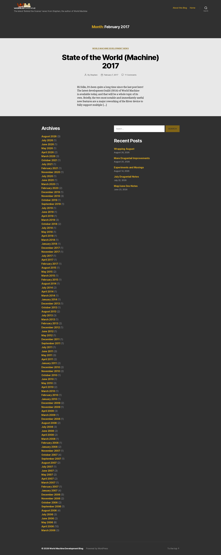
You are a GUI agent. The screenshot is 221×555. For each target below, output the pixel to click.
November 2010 (50, 371)
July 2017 (47, 255)
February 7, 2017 (111, 75)
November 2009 (50, 407)
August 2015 (48, 267)
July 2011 (46, 347)
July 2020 (47, 176)
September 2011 (50, 343)
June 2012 (47, 331)
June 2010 (47, 379)
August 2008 (49, 423)
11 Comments (130, 75)
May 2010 (47, 383)
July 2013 (47, 315)
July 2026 (47, 140)
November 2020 (50, 172)
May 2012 (47, 335)
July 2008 (47, 426)
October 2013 (49, 307)
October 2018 (49, 224)
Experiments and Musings (129, 167)
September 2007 (51, 458)
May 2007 (47, 474)
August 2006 (49, 510)
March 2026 (48, 156)
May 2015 (47, 271)
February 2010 (49, 395)
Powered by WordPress (97, 548)
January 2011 (49, 363)
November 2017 (50, 251)
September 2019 (51, 204)
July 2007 (47, 466)
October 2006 (49, 502)
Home (192, 8)
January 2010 (49, 399)
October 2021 (49, 160)
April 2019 (47, 216)
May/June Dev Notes (126, 186)
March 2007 (48, 482)
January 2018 (49, 243)
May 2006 (47, 522)
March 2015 (48, 275)
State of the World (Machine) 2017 (110, 61)
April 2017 (47, 259)
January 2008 (49, 446)
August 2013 (48, 311)
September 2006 (51, 506)
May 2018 (47, 231)
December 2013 (50, 303)
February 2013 (49, 323)
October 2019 (49, 200)
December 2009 (50, 403)
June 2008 (47, 430)
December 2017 (50, 247)
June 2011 (47, 351)
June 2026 (47, 144)
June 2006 (47, 518)
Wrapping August (124, 148)
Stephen (93, 75)
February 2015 (49, 279)
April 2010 (47, 387)
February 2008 (50, 442)
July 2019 (47, 208)
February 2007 (49, 486)
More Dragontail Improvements (132, 158)
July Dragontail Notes (126, 176)
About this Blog (180, 8)
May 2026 (47, 148)
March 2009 (48, 415)
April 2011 (47, 359)
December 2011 (50, 339)
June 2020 (47, 180)
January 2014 (49, 299)
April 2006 (47, 526)
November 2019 (50, 196)
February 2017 (49, 263)
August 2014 (48, 283)
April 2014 (47, 291)
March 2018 (48, 239)
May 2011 (46, 355)
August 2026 (49, 136)
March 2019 (48, 219)
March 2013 (48, 319)
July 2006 (47, 514)
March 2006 (48, 530)
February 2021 (49, 168)
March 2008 (48, 438)
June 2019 (47, 212)
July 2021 (47, 164)
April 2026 (47, 152)
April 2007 (47, 478)
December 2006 (50, 494)
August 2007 (49, 462)
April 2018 (47, 235)
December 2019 (50, 192)
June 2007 (47, 470)
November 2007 (50, 450)
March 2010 (48, 391)
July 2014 (47, 287)
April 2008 (47, 434)
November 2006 (50, 498)
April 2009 (47, 411)
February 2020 (49, 188)
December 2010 (50, 367)
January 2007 (49, 490)
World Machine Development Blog (66, 548)
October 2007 (49, 454)
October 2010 (49, 375)
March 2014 (48, 295)
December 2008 (50, 418)
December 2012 (50, 327)
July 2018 (47, 227)
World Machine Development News (110, 48)
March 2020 (48, 184)
